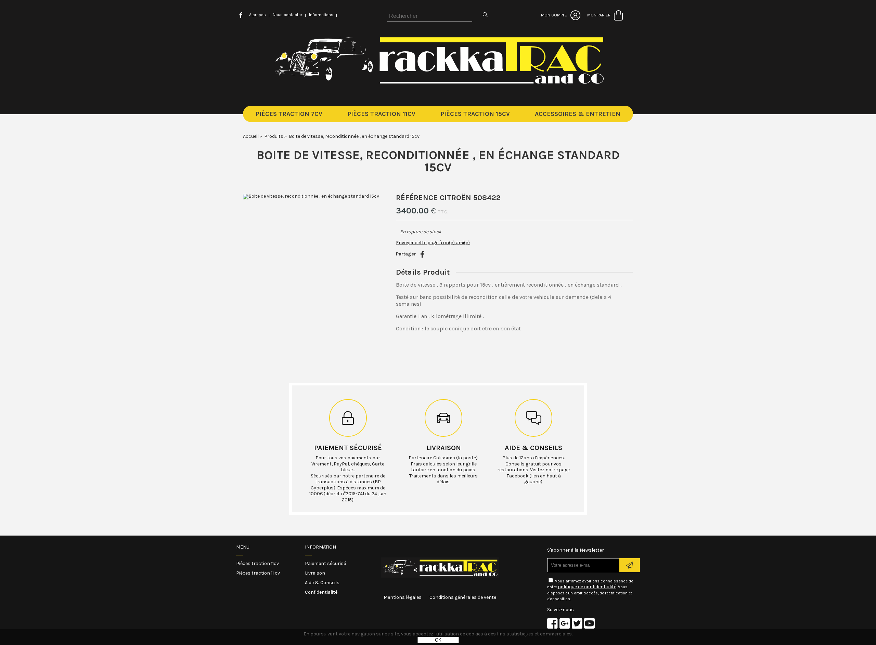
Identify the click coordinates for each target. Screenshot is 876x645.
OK (438, 640)
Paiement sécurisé (348, 448)
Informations (321, 14)
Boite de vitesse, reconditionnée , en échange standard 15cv (438, 161)
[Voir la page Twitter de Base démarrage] (577, 623)
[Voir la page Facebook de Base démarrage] (552, 623)
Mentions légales (403, 597)
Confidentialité (321, 592)
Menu (242, 547)
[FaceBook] (422, 255)
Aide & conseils (533, 448)
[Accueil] (438, 88)
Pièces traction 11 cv (258, 573)
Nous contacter (287, 14)
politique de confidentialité (587, 587)
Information (320, 547)
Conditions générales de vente (462, 597)
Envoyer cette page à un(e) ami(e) (433, 243)
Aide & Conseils (322, 582)
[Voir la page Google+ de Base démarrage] (564, 623)
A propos (257, 14)
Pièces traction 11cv (257, 563)
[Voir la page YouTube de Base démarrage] (589, 623)
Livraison (443, 448)
